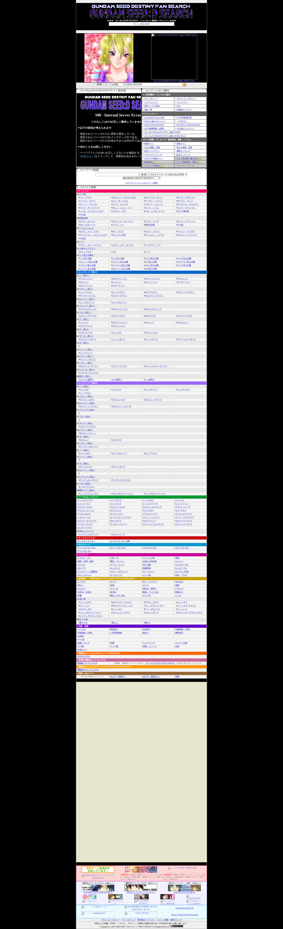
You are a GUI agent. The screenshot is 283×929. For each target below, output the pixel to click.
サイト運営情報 (141, 24)
